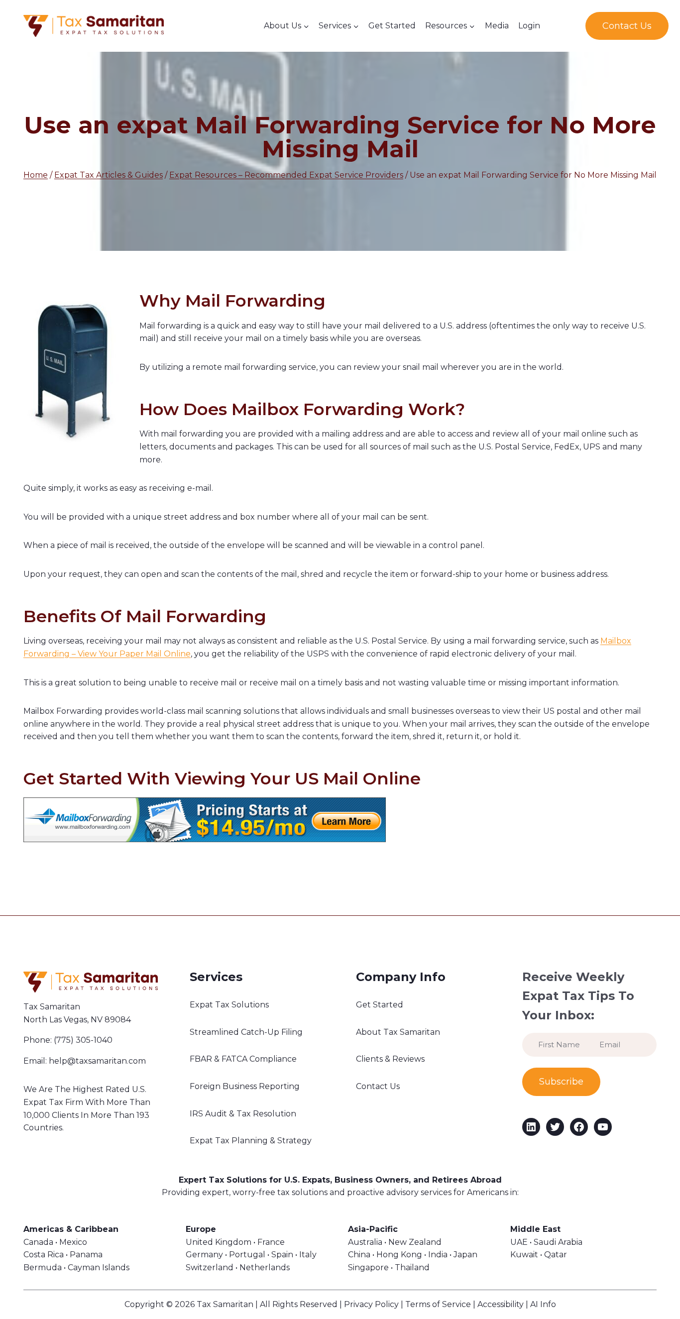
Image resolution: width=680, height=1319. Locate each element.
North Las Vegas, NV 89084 (77, 1019)
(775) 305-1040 (83, 1040)
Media (497, 25)
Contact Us (627, 25)
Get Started (392, 25)
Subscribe (561, 1081)
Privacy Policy (371, 1304)
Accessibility (500, 1304)
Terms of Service (438, 1304)
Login (529, 25)
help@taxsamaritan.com (97, 1061)
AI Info (543, 1304)
